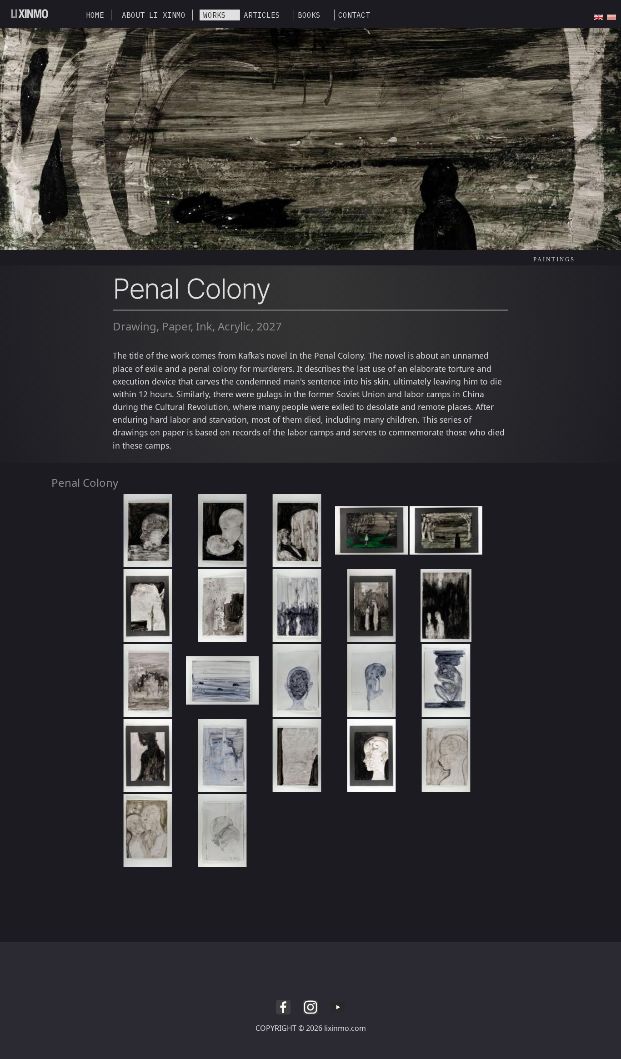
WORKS (214, 15)
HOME (95, 15)
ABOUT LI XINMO (153, 15)
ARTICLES (262, 15)
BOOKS (309, 15)
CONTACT (354, 15)
